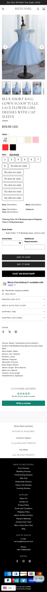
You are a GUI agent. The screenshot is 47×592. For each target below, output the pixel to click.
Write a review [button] (23, 403)
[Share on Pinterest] (16, 332)
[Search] (38, 9)
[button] (5, 47)
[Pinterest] (30, 561)
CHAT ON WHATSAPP (23, 273)
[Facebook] (17, 561)
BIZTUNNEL (23, 9)
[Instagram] (23, 561)
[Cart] (44, 9)
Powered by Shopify (23, 589)
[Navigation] (3, 9)
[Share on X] (9, 332)
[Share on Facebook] (3, 332)
